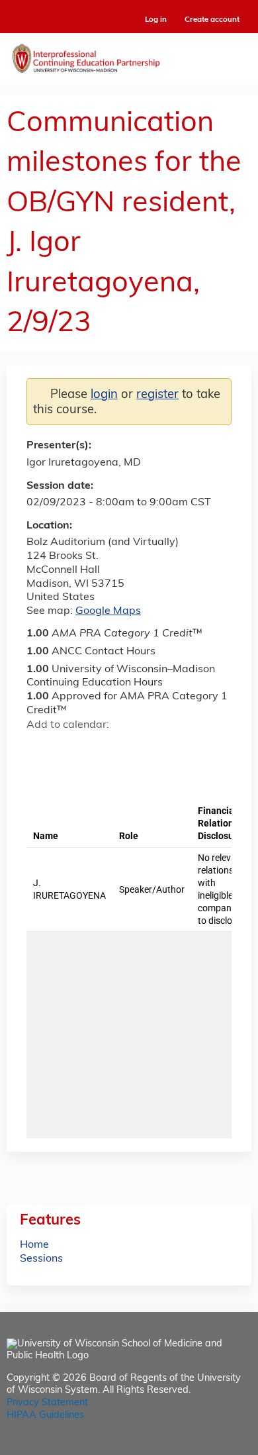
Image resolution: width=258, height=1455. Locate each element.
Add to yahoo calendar (69, 748)
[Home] (129, 55)
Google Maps (108, 611)
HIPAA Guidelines (45, 1416)
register (157, 395)
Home (34, 1245)
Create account (212, 20)
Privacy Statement (47, 1403)
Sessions (41, 1259)
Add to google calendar (40, 748)
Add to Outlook (131, 748)
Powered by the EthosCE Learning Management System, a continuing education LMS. (204, 1445)
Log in (156, 20)
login (104, 395)
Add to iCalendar (99, 747)
